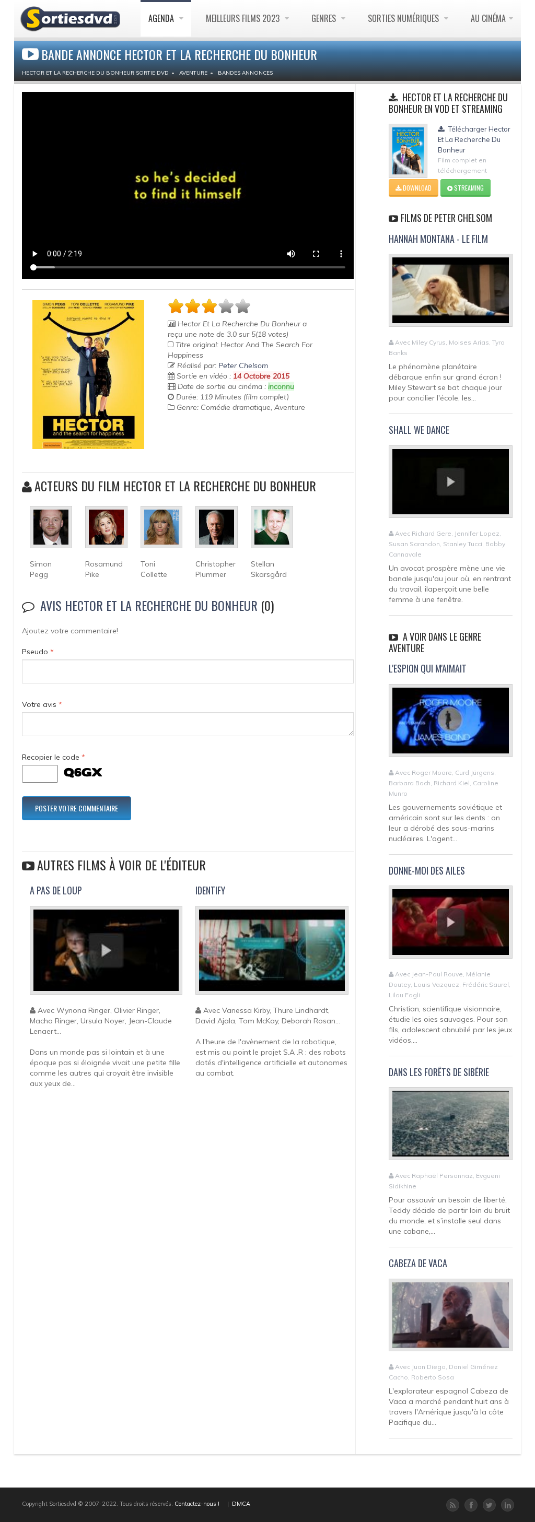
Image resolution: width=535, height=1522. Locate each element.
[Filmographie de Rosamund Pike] (106, 531)
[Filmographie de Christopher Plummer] (216, 531)
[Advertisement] (229, 449)
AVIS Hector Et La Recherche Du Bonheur (149, 605)
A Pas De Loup (56, 890)
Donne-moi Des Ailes (427, 870)
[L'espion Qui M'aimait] (451, 724)
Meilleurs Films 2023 (244, 18)
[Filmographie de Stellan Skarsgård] (272, 531)
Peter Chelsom (243, 365)
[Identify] (271, 954)
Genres (324, 18)
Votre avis (42, 704)
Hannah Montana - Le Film (438, 238)
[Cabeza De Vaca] (451, 1319)
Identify (210, 890)
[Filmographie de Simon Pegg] (51, 531)
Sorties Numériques (404, 18)
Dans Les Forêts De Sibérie (439, 1072)
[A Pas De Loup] (106, 954)
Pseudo (38, 651)
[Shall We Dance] (451, 486)
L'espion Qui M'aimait (428, 668)
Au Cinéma (488, 18)
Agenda (162, 18)
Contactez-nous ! (197, 1503)
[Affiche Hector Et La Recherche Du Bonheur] (88, 374)
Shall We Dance (419, 429)
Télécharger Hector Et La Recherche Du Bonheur (474, 139)
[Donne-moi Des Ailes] (451, 926)
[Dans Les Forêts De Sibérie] (451, 1128)
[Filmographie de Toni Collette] (162, 531)
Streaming (468, 187)
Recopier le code (53, 757)
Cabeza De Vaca (418, 1263)
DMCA (241, 1503)
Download (416, 187)
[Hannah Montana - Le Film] (451, 295)
